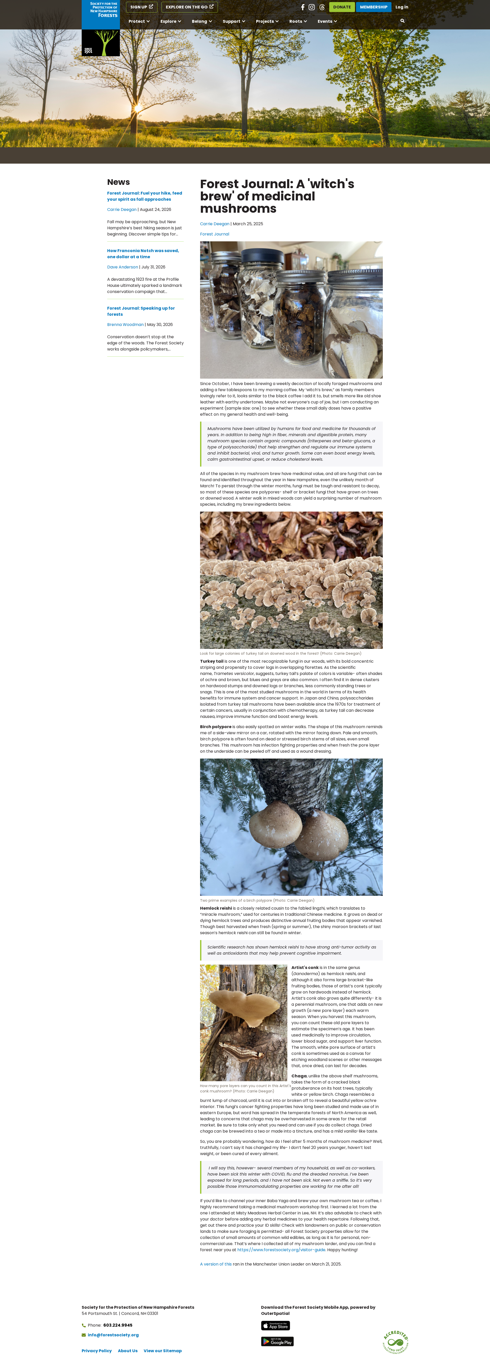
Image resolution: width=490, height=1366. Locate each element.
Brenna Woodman (125, 325)
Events (325, 21)
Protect (137, 21)
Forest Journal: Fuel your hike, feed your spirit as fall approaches (144, 196)
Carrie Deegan (214, 224)
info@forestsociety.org (113, 1335)
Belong (199, 21)
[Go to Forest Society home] (101, 28)
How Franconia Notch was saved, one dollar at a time (143, 254)
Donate (342, 7)
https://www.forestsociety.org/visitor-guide (281, 1250)
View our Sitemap (163, 1351)
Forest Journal (214, 234)
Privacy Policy (97, 1351)
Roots (295, 21)
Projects (265, 21)
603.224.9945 (117, 1325)
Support (231, 21)
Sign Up (138, 7)
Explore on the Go (186, 7)
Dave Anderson (122, 267)
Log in (402, 7)
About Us (128, 1351)
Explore (168, 21)
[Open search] (402, 21)
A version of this (216, 1264)
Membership (373, 7)
